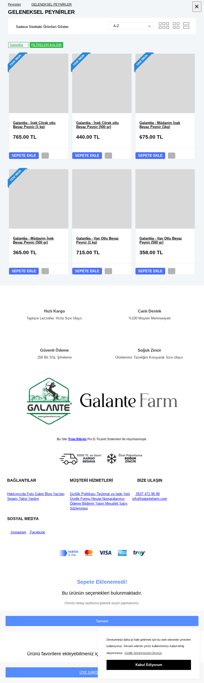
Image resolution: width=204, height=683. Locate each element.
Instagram (18, 532)
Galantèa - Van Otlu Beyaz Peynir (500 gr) (160, 240)
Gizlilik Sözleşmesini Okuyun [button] (143, 653)
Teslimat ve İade (109, 494)
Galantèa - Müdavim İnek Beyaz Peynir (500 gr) (33, 240)
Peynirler (14, 4)
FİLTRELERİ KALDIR (46, 45)
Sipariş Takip (17, 499)
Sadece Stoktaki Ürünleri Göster (42, 27)
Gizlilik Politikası (83, 494)
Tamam (102, 621)
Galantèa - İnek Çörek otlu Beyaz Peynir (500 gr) (97, 125)
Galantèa (16, 45)
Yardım (33, 499)
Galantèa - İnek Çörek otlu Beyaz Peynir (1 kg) (34, 125)
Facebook (37, 532)
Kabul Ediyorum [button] (148, 665)
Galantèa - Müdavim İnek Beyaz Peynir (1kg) (159, 125)
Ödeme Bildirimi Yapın (87, 503)
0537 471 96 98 (147, 494)
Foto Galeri (35, 494)
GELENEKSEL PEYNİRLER (51, 4)
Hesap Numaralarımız (107, 499)
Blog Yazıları (54, 494)
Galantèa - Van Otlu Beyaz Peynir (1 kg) (97, 240)
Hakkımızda (16, 494)
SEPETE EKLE (24, 156)
